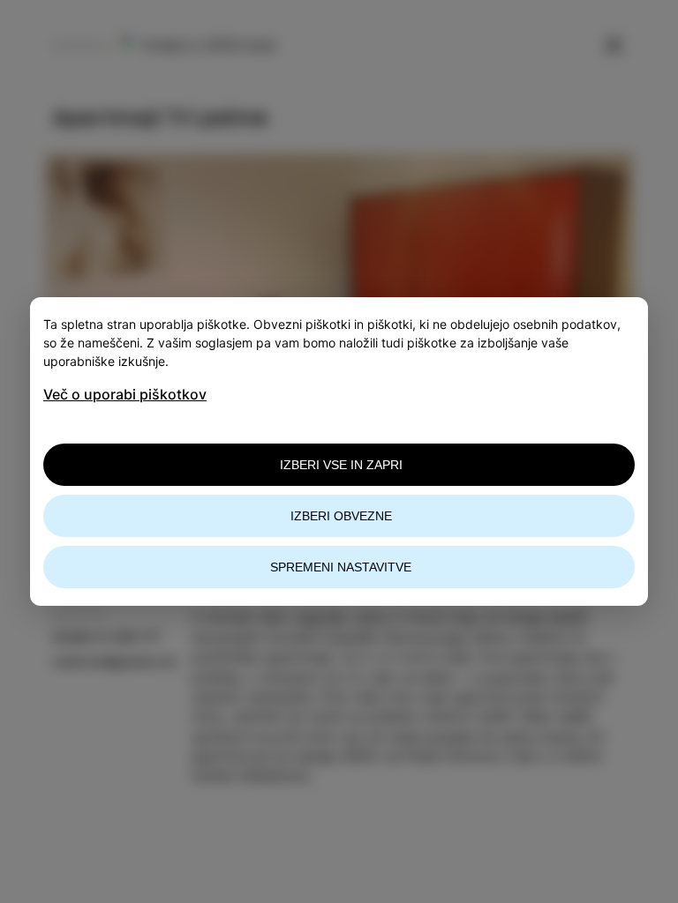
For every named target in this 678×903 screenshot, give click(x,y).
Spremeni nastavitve (340, 567)
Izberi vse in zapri (341, 465)
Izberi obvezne (341, 516)
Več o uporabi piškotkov (125, 394)
